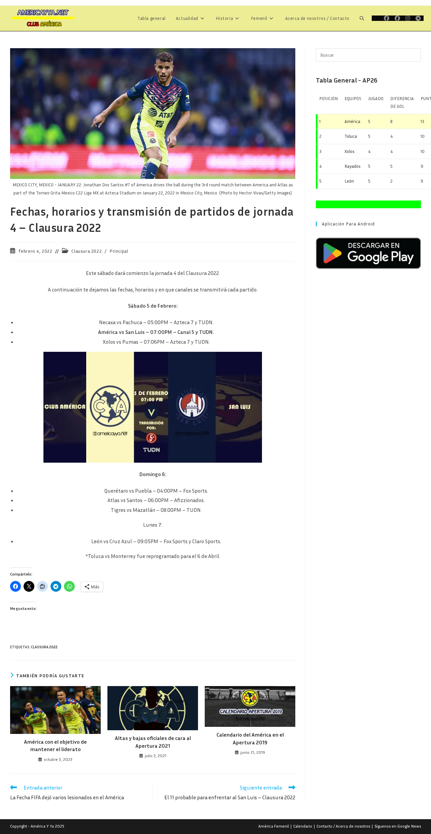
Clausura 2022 (86, 251)
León (349, 181)
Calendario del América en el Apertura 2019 (250, 738)
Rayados (352, 166)
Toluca (350, 136)
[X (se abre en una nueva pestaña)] (376, 18)
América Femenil (273, 826)
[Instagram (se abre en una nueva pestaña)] (408, 18)
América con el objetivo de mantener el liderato (55, 745)
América (352, 121)
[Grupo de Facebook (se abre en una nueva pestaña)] (397, 18)
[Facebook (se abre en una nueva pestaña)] (386, 18)
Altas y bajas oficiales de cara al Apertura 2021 (153, 742)
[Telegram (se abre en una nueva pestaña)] (418, 18)
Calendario (302, 826)
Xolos (349, 151)
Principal (118, 251)
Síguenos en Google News (397, 826)
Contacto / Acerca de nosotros (343, 826)
